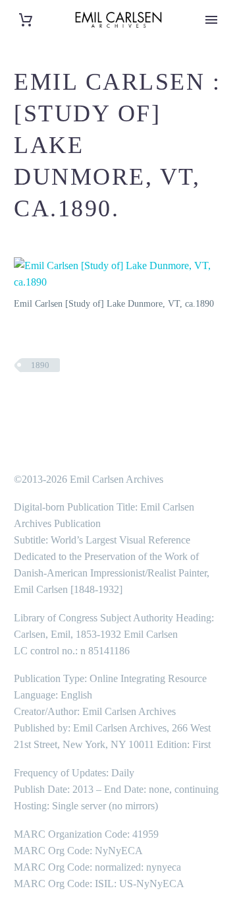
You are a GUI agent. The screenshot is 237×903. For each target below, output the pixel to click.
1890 (40, 365)
